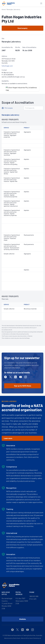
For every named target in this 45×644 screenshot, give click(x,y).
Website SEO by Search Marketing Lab (31, 638)
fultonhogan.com (7, 66)
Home (3, 9)
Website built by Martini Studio (12, 638)
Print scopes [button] (9, 108)
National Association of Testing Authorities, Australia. (25, 635)
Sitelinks (22, 619)
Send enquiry (22, 28)
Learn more (8, 438)
